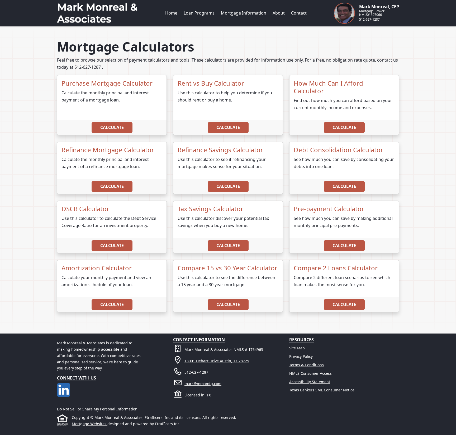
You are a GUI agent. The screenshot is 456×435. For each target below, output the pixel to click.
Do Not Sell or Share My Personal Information (97, 408)
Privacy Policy (301, 356)
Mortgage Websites (89, 423)
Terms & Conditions (306, 364)
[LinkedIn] (63, 386)
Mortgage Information (243, 13)
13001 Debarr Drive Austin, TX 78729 (216, 360)
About (279, 13)
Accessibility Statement (309, 381)
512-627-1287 (369, 19)
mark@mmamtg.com (202, 383)
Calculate (112, 127)
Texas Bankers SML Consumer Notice (321, 389)
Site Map (297, 347)
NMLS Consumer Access (310, 373)
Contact (299, 13)
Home (171, 13)
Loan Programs (199, 13)
